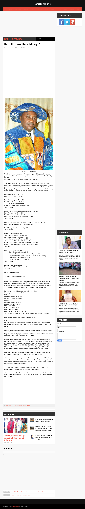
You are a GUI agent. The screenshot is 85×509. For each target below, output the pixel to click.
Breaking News (17, 39)
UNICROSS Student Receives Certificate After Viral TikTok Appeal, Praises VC (68, 305)
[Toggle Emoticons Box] (3, 454)
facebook (61, 22)
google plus (72, 22)
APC (5, 9)
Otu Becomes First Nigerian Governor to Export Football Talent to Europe (68, 251)
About (65, 9)
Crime (10, 9)
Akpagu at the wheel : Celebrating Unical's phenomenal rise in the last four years (43, 437)
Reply (18, 47)
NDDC (33, 9)
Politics (46, 9)
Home (59, 9)
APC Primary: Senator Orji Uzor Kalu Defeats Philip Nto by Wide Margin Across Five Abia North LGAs (69, 278)
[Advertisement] (29, 25)
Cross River (18, 9)
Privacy (78, 9)
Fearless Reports (42, 3)
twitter (67, 22)
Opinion (40, 9)
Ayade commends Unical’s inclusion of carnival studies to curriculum (44, 420)
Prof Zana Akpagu (22, 405)
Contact (71, 9)
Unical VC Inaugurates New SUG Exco (20, 495)
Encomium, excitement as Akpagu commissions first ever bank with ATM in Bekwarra (14, 437)
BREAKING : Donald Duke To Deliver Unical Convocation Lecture (27, 491)
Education (26, 9)
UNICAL (53, 9)
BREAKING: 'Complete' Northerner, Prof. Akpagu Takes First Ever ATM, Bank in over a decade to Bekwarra (43, 428)
